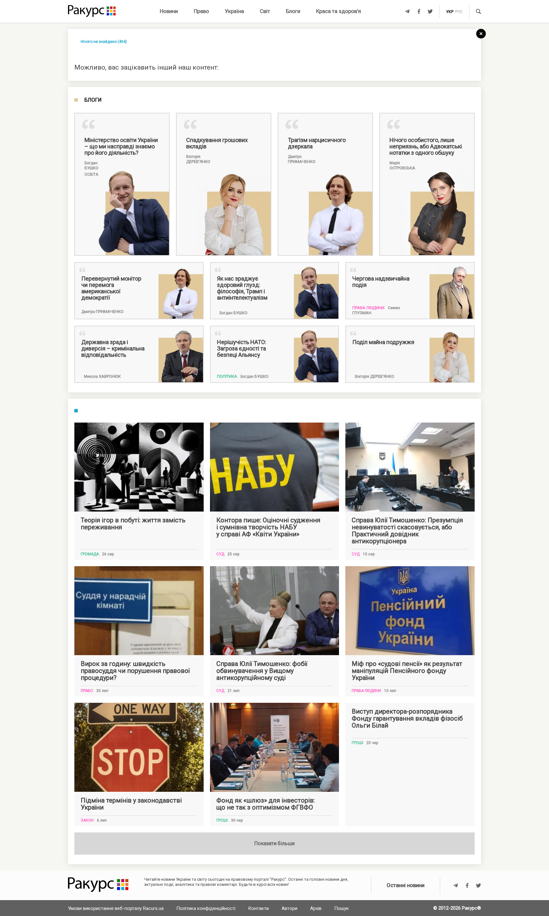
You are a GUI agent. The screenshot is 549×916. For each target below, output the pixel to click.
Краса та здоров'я (338, 11)
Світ (265, 11)
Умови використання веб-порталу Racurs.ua (116, 908)
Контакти (258, 908)
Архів (316, 908)
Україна (234, 11)
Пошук (341, 908)
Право (201, 11)
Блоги (293, 11)
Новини (169, 11)
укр (449, 12)
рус (459, 12)
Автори (289, 908)
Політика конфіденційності (205, 908)
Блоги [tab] (93, 100)
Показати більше (274, 843)
